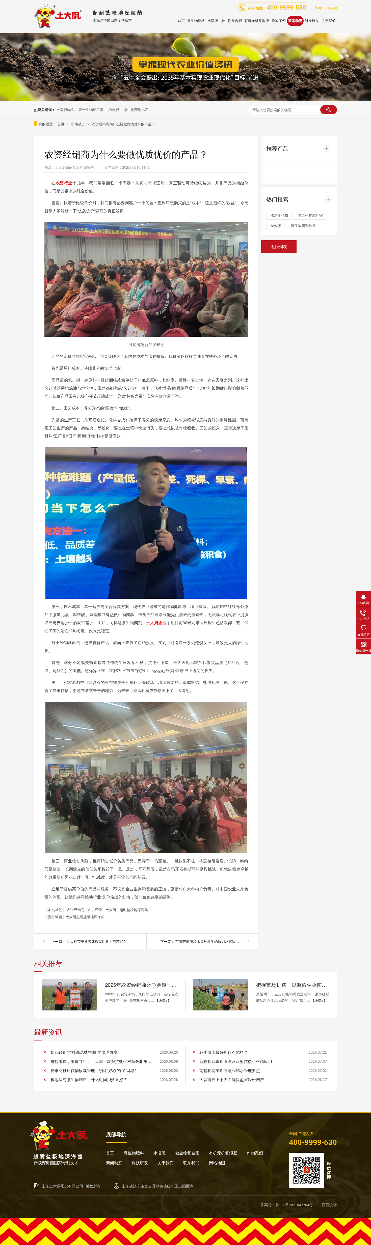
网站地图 (217, 1163)
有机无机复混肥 (223, 1153)
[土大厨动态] (185, 99)
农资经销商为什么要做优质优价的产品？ (123, 123)
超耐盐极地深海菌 (134, 909)
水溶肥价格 (65, 109)
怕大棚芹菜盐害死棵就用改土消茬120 (96, 941)
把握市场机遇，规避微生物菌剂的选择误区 (292, 984)
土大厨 (111, 909)
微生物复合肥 (187, 1153)
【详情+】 (163, 1000)
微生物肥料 (134, 1153)
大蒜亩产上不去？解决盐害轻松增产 (231, 1079)
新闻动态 (78, 123)
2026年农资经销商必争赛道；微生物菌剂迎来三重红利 (141, 984)
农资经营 (95, 909)
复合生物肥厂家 (91, 109)
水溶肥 (159, 1153)
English (326, 7)
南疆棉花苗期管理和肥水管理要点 (229, 1070)
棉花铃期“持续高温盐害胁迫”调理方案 (84, 1052)
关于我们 (165, 1163)
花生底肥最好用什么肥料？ (223, 1052)
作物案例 (255, 1153)
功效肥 (113, 109)
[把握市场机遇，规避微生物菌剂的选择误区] (220, 994)
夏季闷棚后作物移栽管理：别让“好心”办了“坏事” (93, 1070)
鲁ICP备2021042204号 (294, 1205)
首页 (61, 123)
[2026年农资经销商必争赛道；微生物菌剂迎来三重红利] (69, 994)
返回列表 (279, 246)
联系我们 (191, 1163)
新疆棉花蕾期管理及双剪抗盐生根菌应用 (235, 1061)
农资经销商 (76, 909)
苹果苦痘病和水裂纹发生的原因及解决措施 (208, 941)
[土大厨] (59, 1149)
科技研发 (140, 1163)
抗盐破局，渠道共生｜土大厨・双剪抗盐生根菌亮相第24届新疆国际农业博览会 (100, 1061)
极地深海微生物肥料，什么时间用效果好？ (88, 1079)
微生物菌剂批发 (136, 109)
